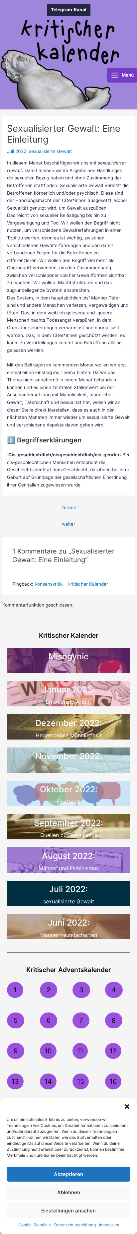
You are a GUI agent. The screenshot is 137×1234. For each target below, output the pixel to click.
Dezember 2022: (68, 723)
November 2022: (68, 756)
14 (48, 1081)
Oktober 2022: (68, 789)
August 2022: (68, 856)
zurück (69, 507)
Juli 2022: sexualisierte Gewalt (39, 151)
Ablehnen (68, 1192)
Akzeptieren (68, 1174)
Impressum (109, 1224)
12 (113, 1051)
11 (80, 1051)
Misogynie (69, 656)
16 (113, 1081)
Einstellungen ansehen (68, 1210)
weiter (68, 524)
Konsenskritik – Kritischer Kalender (71, 584)
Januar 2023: (68, 689)
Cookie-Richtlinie (34, 1224)
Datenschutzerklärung (75, 1224)
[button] (127, 1106)
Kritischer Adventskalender (68, 970)
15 (80, 1081)
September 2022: (68, 823)
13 (15, 1081)
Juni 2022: (68, 923)
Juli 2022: (68, 889)
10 (48, 1051)
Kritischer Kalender (68, 635)
